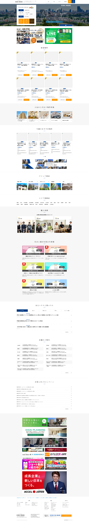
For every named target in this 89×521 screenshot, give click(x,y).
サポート (59, 1)
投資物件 (26, 502)
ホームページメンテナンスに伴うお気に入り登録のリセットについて (32, 401)
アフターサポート (64, 503)
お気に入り (70, 2)
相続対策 (52, 507)
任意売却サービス (53, 503)
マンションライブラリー (65, 507)
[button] (61, 25)
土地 (25, 503)
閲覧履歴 (73, 2)
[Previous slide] (18, 224)
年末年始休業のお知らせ (25, 397)
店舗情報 (65, 1)
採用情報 (50, 497)
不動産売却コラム (46, 507)
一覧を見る (66, 372)
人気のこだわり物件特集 (20, 502)
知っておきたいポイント (54, 502)
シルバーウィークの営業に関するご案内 (27, 387)
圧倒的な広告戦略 (46, 508)
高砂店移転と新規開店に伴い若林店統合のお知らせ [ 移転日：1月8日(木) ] (33, 395)
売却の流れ (45, 503)
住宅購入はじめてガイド (35, 502)
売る (54, 1)
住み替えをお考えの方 (34, 505)
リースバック (46, 509)
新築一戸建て (21, 12)
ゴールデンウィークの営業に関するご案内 (28, 391)
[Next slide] (71, 224)
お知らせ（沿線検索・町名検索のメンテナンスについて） (30, 399)
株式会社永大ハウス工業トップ (21, 497)
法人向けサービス (53, 508)
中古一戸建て (28, 12)
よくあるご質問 (42, 497)
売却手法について (46, 502)
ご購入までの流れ (27, 504)
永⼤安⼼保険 (52, 509)
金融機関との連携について (65, 504)
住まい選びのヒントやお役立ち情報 (34, 504)
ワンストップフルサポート (65, 502)
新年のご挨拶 (23, 393)
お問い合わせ (20, 99)
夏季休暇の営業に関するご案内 (26, 389)
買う (48, 1)
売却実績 (45, 504)
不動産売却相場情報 (53, 504)
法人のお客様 (54, 497)
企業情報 (46, 497)
